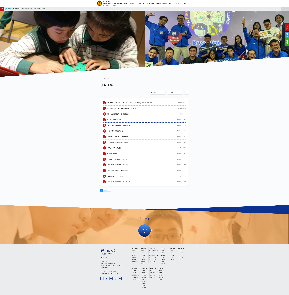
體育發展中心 (152, 257)
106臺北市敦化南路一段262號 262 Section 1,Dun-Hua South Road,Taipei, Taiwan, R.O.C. (111, 265)
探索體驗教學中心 (153, 255)
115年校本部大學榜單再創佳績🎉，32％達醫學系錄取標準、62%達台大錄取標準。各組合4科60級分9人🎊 (38, 9)
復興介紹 (134, 253)
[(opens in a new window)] (102, 278)
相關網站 (144, 285)
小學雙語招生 (135, 275)
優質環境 (134, 259)
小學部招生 (135, 273)
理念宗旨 (152, 271)
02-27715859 (103, 259)
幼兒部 (142, 251)
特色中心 (143, 263)
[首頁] (106, 3)
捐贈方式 (152, 275)
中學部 (142, 257)
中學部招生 (135, 277)
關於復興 (135, 248)
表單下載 (144, 279)
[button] (283, 9)
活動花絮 (164, 248)
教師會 (160, 275)
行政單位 (143, 261)
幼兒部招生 (135, 271)
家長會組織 (144, 275)
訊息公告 (143, 248)
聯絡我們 (287, 42)
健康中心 (161, 277)
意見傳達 (144, 287)
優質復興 (134, 257)
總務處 (160, 271)
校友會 (160, 279)
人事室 (160, 273)
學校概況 (134, 255)
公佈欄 (143, 271)
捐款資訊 (144, 283)
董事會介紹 (135, 251)
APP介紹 (144, 281)
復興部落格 (135, 261)
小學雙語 (143, 255)
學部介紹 (172, 248)
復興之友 (153, 268)
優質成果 (181, 248)
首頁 (101, 78)
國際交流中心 (152, 261)
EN (185, 3)
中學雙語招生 (135, 279)
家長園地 (144, 268)
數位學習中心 (152, 253)
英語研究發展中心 (153, 251)
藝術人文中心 (152, 259)
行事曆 (287, 35)
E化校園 (287, 27)
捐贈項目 (152, 273)
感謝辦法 (152, 277)
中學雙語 (180, 102)
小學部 (142, 253)
